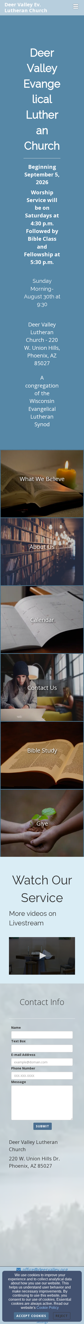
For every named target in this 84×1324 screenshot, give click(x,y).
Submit (42, 1126)
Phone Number (23, 1068)
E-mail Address (23, 1055)
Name (16, 1027)
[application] (42, 956)
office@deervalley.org (45, 1270)
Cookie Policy (48, 1308)
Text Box (18, 1041)
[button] (42, 32)
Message (18, 1082)
